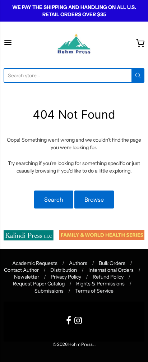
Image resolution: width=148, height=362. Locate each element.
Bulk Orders (112, 263)
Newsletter (26, 277)
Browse (94, 199)
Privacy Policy (66, 277)
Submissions (49, 291)
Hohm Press (80, 344)
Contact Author (21, 270)
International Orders (111, 270)
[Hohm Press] (74, 43)
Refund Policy (108, 277)
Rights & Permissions (100, 283)
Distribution (63, 270)
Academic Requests (34, 263)
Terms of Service (94, 291)
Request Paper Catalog (39, 283)
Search (53, 199)
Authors (78, 263)
